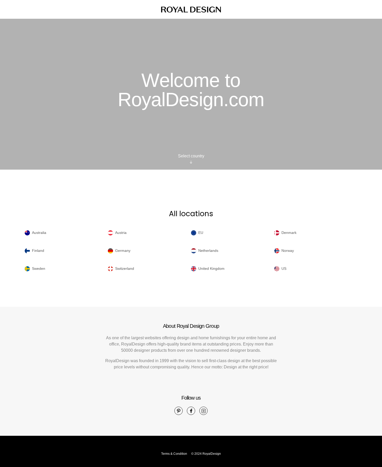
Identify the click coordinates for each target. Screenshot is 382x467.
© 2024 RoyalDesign (206, 454)
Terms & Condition (174, 454)
